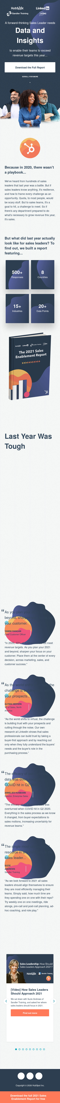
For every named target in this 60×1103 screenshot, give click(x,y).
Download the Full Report (30, 67)
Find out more (30, 1013)
